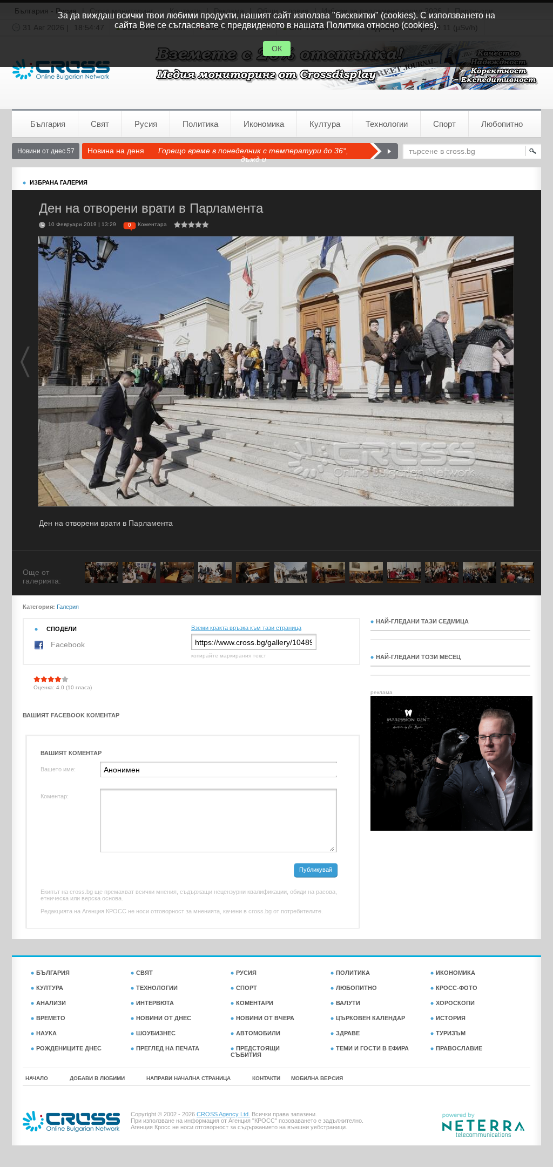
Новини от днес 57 (46, 151)
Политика (200, 123)
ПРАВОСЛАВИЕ (459, 1048)
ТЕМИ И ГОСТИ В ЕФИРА (372, 1048)
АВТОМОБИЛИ (258, 1033)
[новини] (61, 69)
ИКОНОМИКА (455, 972)
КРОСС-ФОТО (456, 988)
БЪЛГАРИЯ (53, 972)
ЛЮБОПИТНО (356, 988)
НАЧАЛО (36, 1078)
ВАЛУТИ (348, 1003)
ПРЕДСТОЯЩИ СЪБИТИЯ (255, 1051)
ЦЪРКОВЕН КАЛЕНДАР (370, 1018)
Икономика (264, 123)
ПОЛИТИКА (353, 972)
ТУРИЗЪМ (451, 1033)
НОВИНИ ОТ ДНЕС (163, 1018)
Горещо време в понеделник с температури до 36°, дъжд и (253, 155)
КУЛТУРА (49, 988)
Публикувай (315, 869)
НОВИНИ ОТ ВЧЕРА (265, 1018)
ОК (277, 48)
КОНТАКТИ (266, 1078)
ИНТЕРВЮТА (155, 1003)
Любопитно (502, 123)
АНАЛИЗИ (51, 1003)
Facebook (67, 644)
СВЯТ (144, 972)
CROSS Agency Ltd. (223, 1114)
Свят (100, 123)
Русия (145, 123)
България (47, 123)
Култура (324, 123)
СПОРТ (246, 988)
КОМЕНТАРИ (254, 1003)
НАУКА (46, 1033)
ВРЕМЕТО (50, 1018)
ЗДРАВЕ (348, 1033)
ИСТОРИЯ (451, 1018)
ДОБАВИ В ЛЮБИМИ (97, 1078)
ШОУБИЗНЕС (156, 1033)
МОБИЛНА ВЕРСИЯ (317, 1078)
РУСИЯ (246, 972)
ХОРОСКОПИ (455, 1003)
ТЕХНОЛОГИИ (157, 988)
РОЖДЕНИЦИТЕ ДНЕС (69, 1048)
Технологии (387, 123)
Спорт (444, 123)
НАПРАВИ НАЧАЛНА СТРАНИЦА (188, 1078)
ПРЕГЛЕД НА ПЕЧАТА (167, 1048)
